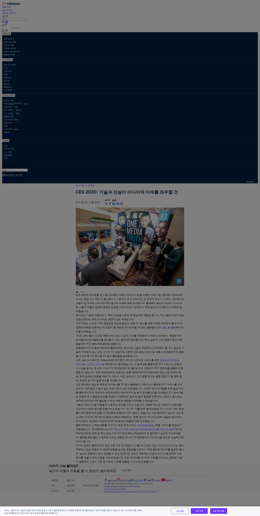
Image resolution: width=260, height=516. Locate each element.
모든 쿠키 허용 (218, 511)
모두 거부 (199, 511)
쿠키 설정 (180, 511)
